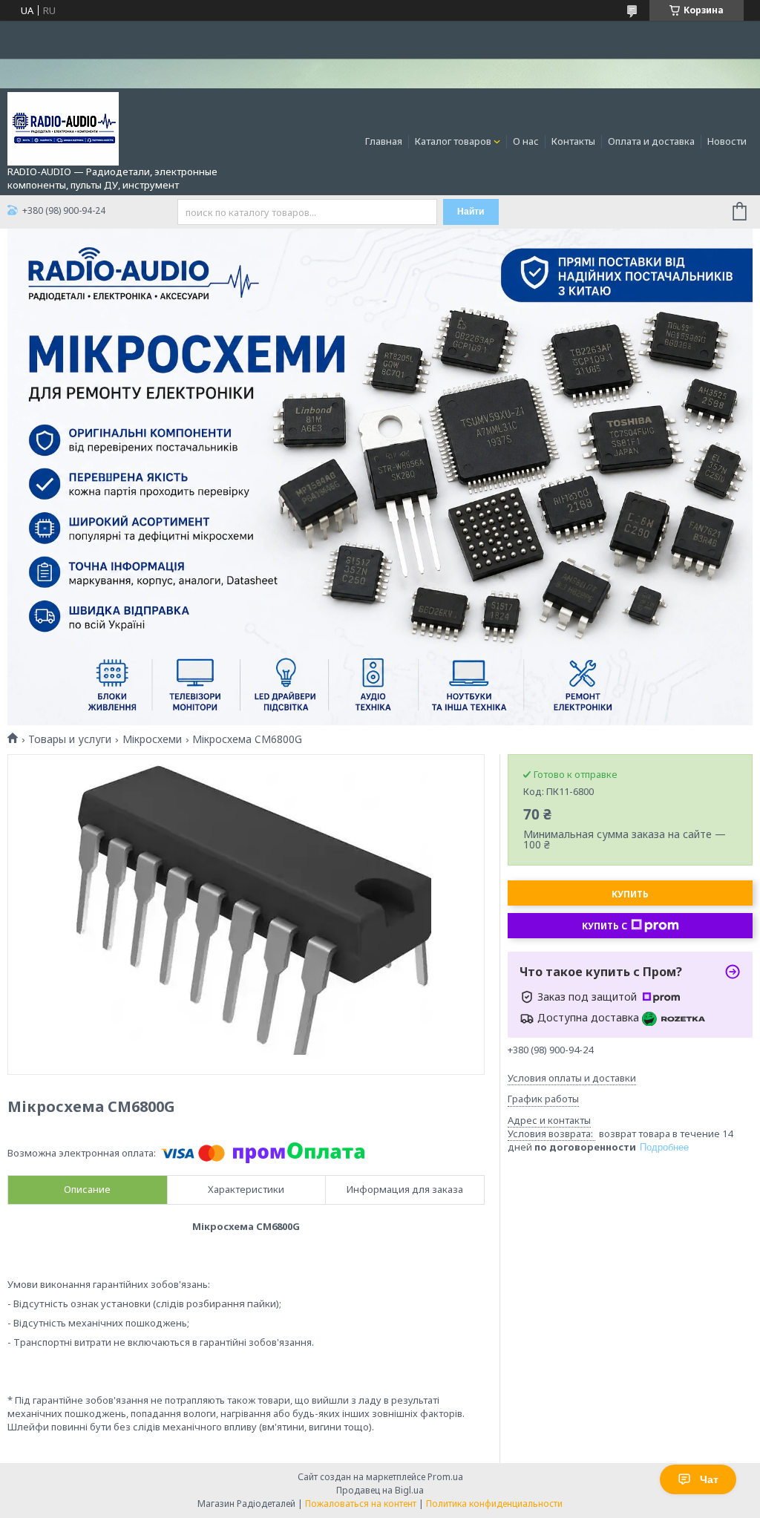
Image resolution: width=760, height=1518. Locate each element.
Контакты (573, 141)
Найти (470, 211)
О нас (526, 141)
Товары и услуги (69, 739)
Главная (383, 141)
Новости (727, 141)
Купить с (604, 926)
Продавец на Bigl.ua (380, 1490)
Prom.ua (445, 1476)
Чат (709, 1479)
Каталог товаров (453, 141)
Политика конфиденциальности (494, 1503)
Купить (630, 894)
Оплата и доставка (651, 141)
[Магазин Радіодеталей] (63, 127)
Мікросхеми (152, 739)
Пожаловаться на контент (360, 1503)
